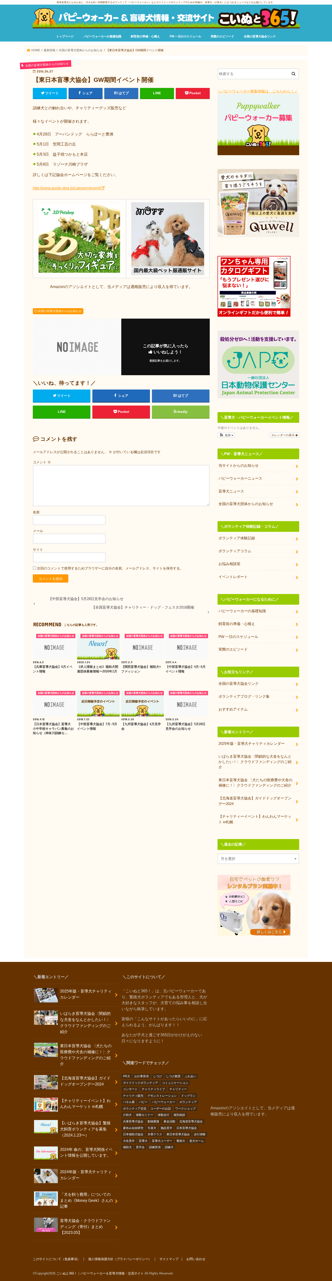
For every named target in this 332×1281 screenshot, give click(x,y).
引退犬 (152, 1128)
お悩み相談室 (229, 564)
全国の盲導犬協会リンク (260, 36)
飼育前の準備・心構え (145, 36)
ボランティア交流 (134, 1108)
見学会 (140, 1147)
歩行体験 (200, 1134)
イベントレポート (233, 577)
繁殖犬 (180, 1141)
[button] (226, 435)
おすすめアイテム (233, 709)
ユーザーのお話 (160, 1108)
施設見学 (166, 1128)
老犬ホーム (196, 1141)
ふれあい (190, 1076)
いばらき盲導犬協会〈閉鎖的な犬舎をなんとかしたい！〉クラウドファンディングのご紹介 (254, 762)
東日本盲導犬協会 (178, 1134)
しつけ (157, 1076)
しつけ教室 (173, 1076)
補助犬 (127, 1147)
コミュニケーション (175, 1083)
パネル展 (129, 1102)
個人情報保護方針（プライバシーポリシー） (119, 1259)
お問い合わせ (195, 1259)
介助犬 (127, 1115)
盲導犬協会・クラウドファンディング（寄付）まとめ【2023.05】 (85, 1226)
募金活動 (169, 1121)
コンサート (130, 1089)
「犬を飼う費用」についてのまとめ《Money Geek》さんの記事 (86, 1200)
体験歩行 (163, 1115)
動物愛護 (153, 1121)
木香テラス (155, 1134)
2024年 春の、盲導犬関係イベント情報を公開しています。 (86, 1152)
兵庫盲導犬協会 (133, 1121)
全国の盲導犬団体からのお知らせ (60, 311)
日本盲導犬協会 (186, 1128)
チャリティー (178, 1089)
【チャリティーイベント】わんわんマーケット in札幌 (254, 819)
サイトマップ (168, 1259)
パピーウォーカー (163, 1102)
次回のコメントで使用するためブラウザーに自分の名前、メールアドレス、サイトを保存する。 (110, 568)
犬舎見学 (129, 1141)
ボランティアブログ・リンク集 (244, 696)
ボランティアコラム (234, 551)
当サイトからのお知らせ (238, 465)
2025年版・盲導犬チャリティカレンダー (251, 744)
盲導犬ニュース (231, 491)
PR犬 (126, 1076)
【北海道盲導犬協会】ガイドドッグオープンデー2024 (254, 801)
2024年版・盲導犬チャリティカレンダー (86, 1175)
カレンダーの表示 (283, 435)
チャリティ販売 (133, 1095)
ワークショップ (185, 1108)
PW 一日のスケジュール (185, 36)
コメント (42, 462)
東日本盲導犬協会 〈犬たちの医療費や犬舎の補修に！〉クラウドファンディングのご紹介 (255, 782)
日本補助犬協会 (133, 1134)
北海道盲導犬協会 (191, 1121)
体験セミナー (144, 1115)
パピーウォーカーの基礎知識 (102, 36)
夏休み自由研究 (133, 1128)
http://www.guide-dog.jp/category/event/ (66, 188)
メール (38, 531)
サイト (38, 549)
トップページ (65, 36)
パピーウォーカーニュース (240, 478)
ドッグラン (188, 1095)
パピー (143, 1102)
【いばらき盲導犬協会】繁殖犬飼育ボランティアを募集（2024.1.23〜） (85, 1129)
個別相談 (179, 1115)
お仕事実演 (141, 1076)
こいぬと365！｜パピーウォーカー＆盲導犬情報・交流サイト (100, 1273)
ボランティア (188, 1102)
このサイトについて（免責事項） (56, 1259)
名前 (36, 512)
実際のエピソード (222, 36)
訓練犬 (169, 1147)
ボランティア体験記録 (236, 538)
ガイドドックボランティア (140, 1083)
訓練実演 (155, 1147)
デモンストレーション (162, 1095)
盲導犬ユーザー (162, 1141)
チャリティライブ (153, 1089)
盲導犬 (143, 1141)
